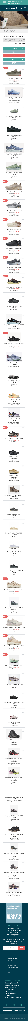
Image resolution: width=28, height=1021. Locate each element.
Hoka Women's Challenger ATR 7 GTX (14, 344)
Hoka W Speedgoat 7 (14, 381)
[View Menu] (25, 8)
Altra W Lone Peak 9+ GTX (14, 135)
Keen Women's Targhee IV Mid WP (14, 495)
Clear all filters (18, 44)
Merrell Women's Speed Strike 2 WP (14, 628)
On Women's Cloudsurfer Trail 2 (14, 684)
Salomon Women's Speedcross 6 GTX (14, 740)
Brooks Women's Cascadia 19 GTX (14, 325)
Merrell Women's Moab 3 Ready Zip (14, 590)
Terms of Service (10, 987)
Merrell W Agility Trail (14, 552)
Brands (14, 52)
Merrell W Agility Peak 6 (14, 514)
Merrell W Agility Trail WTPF (14, 571)
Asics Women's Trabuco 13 (14, 287)
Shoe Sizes (8, 991)
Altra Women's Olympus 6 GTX (14, 249)
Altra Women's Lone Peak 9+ (14, 78)
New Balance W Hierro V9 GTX (14, 665)
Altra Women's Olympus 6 (14, 192)
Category (14, 48)
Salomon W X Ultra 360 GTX (14, 797)
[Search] (21, 8)
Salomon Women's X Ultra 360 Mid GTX (14, 854)
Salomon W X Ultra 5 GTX (14, 892)
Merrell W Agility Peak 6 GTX (14, 533)
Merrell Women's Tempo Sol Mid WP (14, 646)
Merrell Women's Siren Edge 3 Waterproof (14, 608)
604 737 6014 (14, 932)
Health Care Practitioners (13, 997)
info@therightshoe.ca (14, 935)
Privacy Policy (9, 989)
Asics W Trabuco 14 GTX (14, 306)
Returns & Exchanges (12, 985)
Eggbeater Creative (20, 1018)
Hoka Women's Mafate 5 (14, 363)
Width (14, 59)
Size (14, 56)
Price (14, 63)
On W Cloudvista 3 (14, 722)
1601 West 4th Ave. (14, 928)
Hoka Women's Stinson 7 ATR (14, 438)
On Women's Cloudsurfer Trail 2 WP (14, 703)
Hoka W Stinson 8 (14, 457)
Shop (6, 31)
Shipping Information (12, 983)
